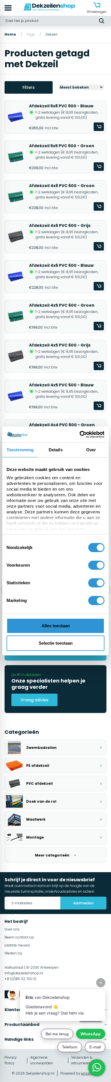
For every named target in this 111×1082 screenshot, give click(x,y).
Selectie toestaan (56, 643)
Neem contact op (19, 937)
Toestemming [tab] (20, 449)
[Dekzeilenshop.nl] (49, 7)
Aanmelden (83, 903)
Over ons (12, 929)
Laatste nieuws (17, 945)
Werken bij (13, 953)
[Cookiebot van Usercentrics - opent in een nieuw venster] (79, 434)
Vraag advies (34, 700)
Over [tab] (91, 449)
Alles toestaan (56, 625)
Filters (28, 87)
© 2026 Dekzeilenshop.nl (33, 1073)
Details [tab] (56, 449)
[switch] (96, 565)
